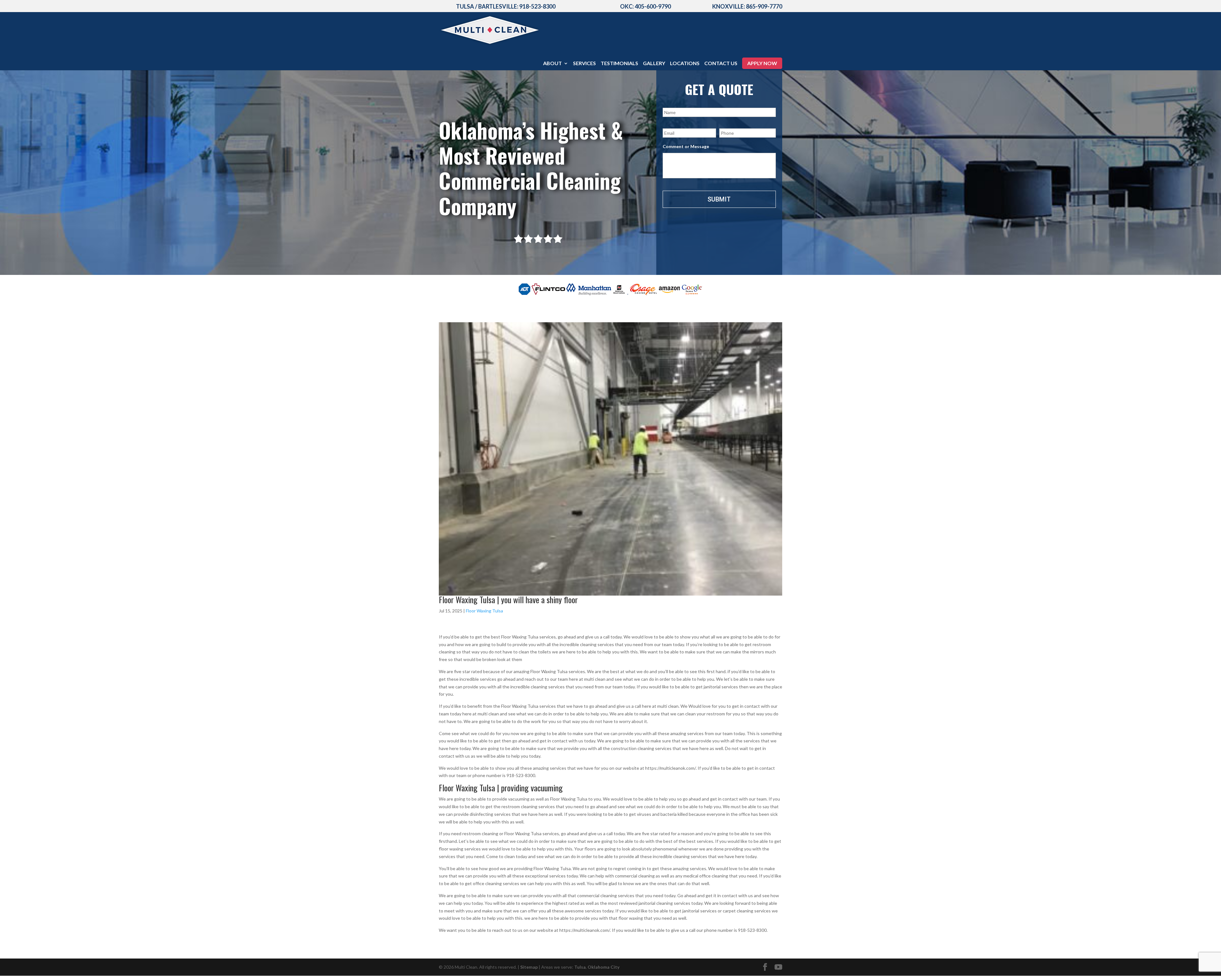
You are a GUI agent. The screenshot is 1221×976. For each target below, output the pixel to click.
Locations (685, 63)
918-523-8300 (537, 6)
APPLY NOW (762, 63)
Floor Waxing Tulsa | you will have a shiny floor (508, 599)
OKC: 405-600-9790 (645, 6)
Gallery (654, 63)
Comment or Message (686, 146)
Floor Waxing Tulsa (484, 610)
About (552, 63)
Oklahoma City (603, 967)
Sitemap (529, 967)
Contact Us (720, 63)
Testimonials (619, 63)
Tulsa (580, 967)
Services (584, 63)
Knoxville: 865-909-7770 (747, 6)
